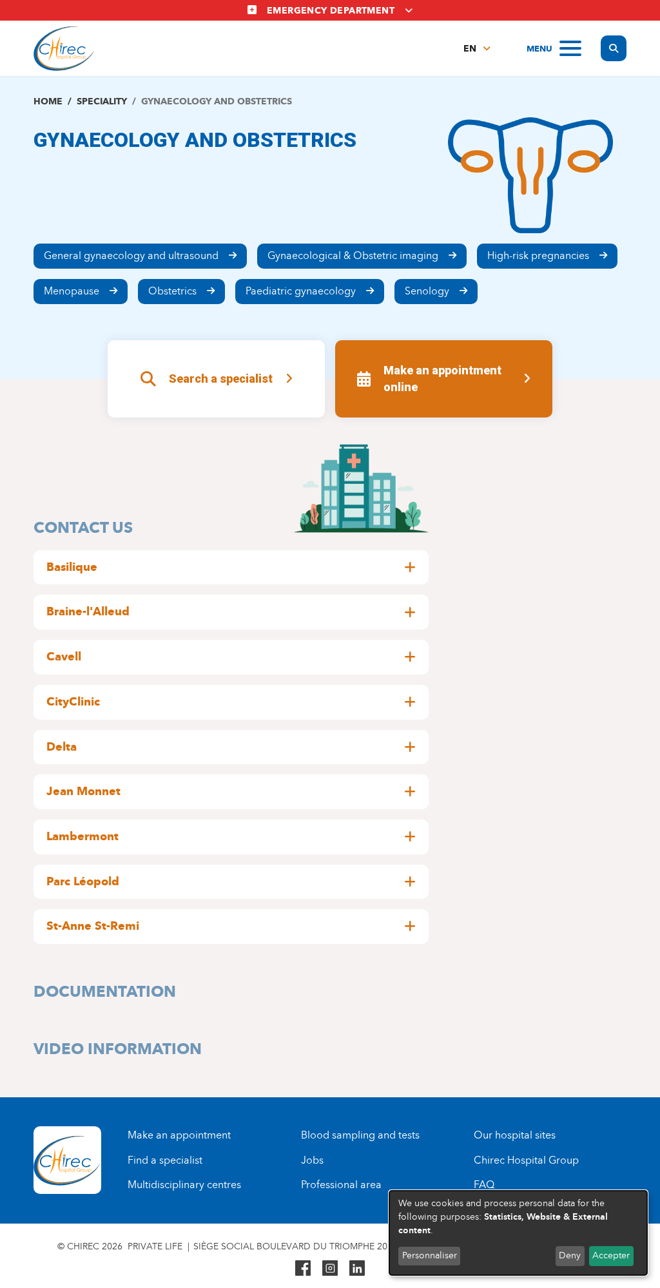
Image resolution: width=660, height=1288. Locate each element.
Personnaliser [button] (429, 1255)
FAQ (484, 1184)
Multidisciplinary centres (184, 1184)
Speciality (102, 101)
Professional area (341, 1184)
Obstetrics (172, 291)
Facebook (303, 1268)
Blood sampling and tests (360, 1135)
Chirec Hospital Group (526, 1160)
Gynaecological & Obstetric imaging (352, 255)
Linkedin (357, 1268)
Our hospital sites (515, 1135)
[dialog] (518, 1233)
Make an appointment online (442, 378)
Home (48, 101)
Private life (155, 1246)
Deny (570, 1255)
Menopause (71, 291)
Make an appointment (179, 1135)
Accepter (611, 1255)
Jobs (312, 1160)
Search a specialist (221, 378)
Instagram (330, 1268)
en (469, 48)
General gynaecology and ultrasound (131, 255)
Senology (427, 291)
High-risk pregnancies (538, 255)
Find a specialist (165, 1160)
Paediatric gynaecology (301, 291)
